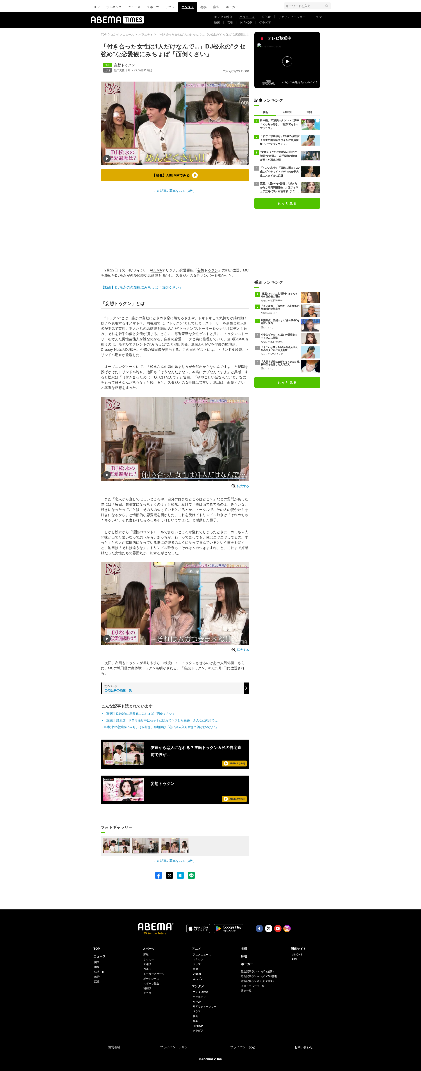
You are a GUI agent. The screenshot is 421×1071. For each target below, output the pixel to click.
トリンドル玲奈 (134, 70)
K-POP (266, 17)
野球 (146, 954)
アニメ (170, 7)
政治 (97, 976)
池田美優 (119, 70)
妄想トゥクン (124, 65)
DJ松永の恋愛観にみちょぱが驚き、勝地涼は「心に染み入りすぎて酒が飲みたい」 (161, 727)
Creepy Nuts (111, 349)
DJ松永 (148, 70)
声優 (195, 969)
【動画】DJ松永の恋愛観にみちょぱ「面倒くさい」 (142, 287)
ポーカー (232, 7)
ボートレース (151, 978)
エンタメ (188, 7)
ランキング (113, 7)
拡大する (243, 486)
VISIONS (297, 954)
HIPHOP (246, 22)
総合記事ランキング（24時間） (259, 976)
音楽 (230, 22)
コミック (198, 959)
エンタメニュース (122, 34)
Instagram (287, 928)
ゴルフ (147, 969)
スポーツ (153, 7)
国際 (97, 967)
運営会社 (114, 1047)
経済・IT (99, 971)
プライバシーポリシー (175, 1047)
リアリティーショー (292, 17)
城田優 (156, 349)
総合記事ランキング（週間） (258, 981)
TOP (96, 7)
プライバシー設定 (242, 1047)
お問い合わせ (303, 1047)
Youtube (278, 928)
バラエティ (247, 17)
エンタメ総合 (223, 17)
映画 (217, 22)
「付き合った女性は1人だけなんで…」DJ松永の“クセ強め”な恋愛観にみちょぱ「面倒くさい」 (217, 34)
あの (216, 663)
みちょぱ (158, 344)
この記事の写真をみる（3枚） (175, 190)
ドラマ (317, 17)
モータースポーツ (153, 973)
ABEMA (156, 270)
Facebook (259, 928)
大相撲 (147, 964)
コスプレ (198, 978)
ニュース (134, 7)
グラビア (265, 22)
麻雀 (216, 7)
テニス (147, 993)
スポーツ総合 (151, 983)
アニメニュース (202, 954)
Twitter (268, 928)
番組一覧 (246, 990)
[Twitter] (167, 875)
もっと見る (287, 203)
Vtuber (197, 973)
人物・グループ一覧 (253, 985)
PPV (294, 959)
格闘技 (147, 988)
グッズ (197, 964)
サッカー (148, 959)
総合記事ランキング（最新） (258, 971)
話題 (97, 981)
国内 (97, 962)
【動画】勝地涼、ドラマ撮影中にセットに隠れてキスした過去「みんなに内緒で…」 (162, 720)
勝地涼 (230, 344)
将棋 (203, 7)
